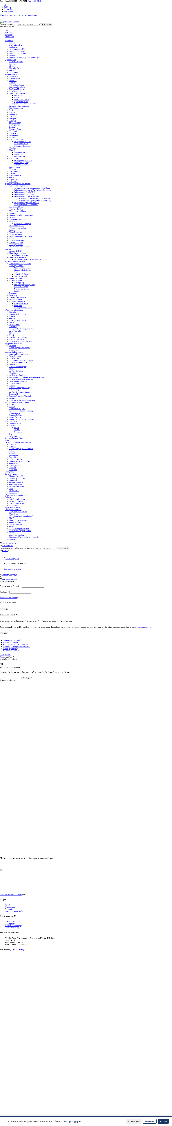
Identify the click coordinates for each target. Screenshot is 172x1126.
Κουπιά (12, 150)
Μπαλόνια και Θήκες (17, 301)
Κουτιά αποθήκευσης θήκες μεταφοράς (24, 537)
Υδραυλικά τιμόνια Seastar (19, 529)
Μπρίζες (12, 335)
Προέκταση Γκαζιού (16, 226)
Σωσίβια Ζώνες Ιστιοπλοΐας (19, 461)
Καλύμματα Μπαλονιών (23, 308)
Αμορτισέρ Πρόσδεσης (18, 297)
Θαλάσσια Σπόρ (11, 421)
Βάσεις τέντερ (14, 125)
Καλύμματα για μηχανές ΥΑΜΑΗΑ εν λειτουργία (32, 190)
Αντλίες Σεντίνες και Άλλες (19, 388)
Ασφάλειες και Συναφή (18, 337)
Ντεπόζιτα (13, 217)
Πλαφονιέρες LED (16, 476)
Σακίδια (12, 83)
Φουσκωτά (18, 432)
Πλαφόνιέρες (14, 491)
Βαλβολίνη (13, 457)
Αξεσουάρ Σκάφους (12, 74)
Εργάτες (17, 291)
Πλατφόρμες (14, 135)
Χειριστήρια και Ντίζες (18, 512)
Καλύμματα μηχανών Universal (26, 205)
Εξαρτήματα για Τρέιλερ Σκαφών (17, 402)
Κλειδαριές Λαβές (16, 108)
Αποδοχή (163, 1121)
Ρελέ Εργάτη (19, 283)
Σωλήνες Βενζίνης (16, 245)
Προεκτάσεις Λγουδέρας (18, 520)
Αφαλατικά (13, 455)
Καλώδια (12, 312)
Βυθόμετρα (9, 41)
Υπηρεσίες (8, 9)
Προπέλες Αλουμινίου (17, 253)
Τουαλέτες (13, 373)
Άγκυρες (17, 272)
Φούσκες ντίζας (15, 522)
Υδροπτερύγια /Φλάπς (17, 211)
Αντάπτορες (13, 72)
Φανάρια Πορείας (15, 484)
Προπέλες (8, 249)
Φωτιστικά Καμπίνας (17, 478)
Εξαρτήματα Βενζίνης (17, 219)
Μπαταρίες (13, 222)
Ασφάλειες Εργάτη (21, 287)
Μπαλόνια (18, 306)
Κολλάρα (12, 230)
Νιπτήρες (12, 365)
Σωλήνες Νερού (15, 394)
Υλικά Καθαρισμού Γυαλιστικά (21, 449)
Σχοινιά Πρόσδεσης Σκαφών (20, 264)
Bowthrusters (14, 295)
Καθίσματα (13, 158)
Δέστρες (12, 121)
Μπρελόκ (12, 81)
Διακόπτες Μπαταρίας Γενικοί (20, 341)
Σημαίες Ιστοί (14, 180)
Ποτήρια (12, 119)
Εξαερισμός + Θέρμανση (14, 344)
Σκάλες (12, 127)
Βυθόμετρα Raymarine (17, 53)
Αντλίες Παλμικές (16, 371)
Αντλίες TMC (14, 358)
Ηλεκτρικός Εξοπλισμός (14, 310)
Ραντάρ (12, 55)
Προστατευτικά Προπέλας (19, 247)
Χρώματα (13, 470)
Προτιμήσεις (149, 1121)
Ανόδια (7, 440)
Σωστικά (12, 468)
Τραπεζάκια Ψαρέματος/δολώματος (22, 104)
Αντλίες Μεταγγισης (16, 240)
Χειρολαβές (13, 131)
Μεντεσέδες (13, 76)
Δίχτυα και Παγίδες (16, 535)
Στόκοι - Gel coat (15, 459)
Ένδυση (8, 497)
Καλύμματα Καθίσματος (23, 161)
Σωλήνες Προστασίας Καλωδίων (21, 329)
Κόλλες (12, 451)
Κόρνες (12, 316)
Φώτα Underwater (16, 482)
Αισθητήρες (13, 47)
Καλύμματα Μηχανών (17, 186)
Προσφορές (9, 472)
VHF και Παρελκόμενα (18, 320)
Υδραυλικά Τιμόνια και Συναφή (21, 516)
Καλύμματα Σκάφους (17, 140)
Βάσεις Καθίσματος (21, 163)
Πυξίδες (12, 518)
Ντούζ (11, 369)
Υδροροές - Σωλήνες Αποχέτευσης (22, 400)
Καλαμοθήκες (14, 167)
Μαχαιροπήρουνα (15, 129)
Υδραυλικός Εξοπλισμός (14, 352)
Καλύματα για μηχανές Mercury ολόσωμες (35, 201)
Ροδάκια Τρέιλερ (15, 415)
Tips (5, 5)
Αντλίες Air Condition (17, 375)
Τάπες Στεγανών (15, 356)
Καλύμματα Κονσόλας (22, 142)
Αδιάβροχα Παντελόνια (18, 499)
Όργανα (12, 318)
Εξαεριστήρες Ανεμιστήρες (19, 348)
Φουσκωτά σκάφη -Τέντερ (14, 438)
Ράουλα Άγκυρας (15, 278)
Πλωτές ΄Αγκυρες (16, 299)
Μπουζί (12, 238)
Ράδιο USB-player (16, 62)
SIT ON (17, 430)
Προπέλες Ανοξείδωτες (18, 257)
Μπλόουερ (13, 346)
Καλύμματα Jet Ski (21, 144)
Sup (10, 434)
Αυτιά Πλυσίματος (16, 243)
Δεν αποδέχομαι (134, 1121)
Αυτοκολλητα (14, 79)
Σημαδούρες (14, 293)
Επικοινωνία (8, 11)
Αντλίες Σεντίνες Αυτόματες (19, 392)
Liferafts (12, 453)
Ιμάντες (12, 407)
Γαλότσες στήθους (16, 501)
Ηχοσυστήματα (10, 60)
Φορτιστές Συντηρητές (17, 314)
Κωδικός (4, 592)
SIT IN (16, 428)
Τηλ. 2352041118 (34, 1)
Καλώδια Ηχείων (15, 68)
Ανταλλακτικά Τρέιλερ (17, 409)
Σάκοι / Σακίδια (15, 423)
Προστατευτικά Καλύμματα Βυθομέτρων (24, 58)
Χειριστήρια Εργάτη (21, 289)
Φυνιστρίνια (13, 171)
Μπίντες (12, 137)
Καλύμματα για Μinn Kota (24, 194)
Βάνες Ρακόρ (14, 390)
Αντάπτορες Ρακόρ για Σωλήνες (21, 360)
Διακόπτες (13, 327)
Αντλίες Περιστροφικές (18, 367)
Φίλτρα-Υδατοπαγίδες (17, 228)
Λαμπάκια (13, 493)
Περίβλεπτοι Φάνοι (16, 487)
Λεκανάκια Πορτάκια (17, 156)
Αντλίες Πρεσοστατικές (18, 362)
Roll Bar (12, 112)
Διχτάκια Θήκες (15, 175)
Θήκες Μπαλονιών (21, 304)
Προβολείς (13, 480)
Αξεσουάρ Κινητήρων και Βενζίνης (18, 184)
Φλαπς (11, 526)
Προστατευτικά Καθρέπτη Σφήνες (22, 215)
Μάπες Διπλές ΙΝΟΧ (22, 268)
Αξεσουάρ (13, 436)
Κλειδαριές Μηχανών (17, 207)
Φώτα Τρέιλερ (14, 413)
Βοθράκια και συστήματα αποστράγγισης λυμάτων (28, 377)
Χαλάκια (12, 116)
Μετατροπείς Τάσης (16, 339)
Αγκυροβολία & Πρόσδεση (15, 262)
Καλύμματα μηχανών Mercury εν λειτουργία (35, 198)
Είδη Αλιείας (9, 533)
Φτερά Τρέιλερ (15, 417)
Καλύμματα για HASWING (24, 192)
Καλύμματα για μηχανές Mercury (26, 196)
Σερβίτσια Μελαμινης (17, 89)
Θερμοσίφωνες (15, 123)
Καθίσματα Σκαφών (21, 165)
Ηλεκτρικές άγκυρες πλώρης (15, 495)
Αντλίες (12, 386)
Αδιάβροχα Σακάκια (16, 503)
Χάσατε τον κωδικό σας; (9, 598)
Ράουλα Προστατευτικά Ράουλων (21, 419)
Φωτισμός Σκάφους (12, 474)
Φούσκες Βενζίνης (16, 209)
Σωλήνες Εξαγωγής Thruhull (20, 396)
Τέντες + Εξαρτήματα (17, 93)
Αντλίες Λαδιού (15, 383)
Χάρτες (12, 43)
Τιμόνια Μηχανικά (16, 524)
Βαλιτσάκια (13, 182)
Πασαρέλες (13, 114)
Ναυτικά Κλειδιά (20, 276)
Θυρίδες (12, 148)
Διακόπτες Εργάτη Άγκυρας (24, 285)
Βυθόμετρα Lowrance (17, 51)
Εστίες (11, 110)
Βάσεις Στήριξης (15, 45)
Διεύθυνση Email (8, 615)
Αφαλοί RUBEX (15, 251)
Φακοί (11, 177)
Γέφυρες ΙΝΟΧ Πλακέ (22, 270)
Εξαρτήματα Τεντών (21, 100)
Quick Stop (13, 514)
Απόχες (12, 539)
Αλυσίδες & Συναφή (21, 274)
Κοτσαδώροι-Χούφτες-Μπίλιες (21, 411)
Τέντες (16, 97)
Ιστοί (11, 489)
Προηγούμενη (5, 655)
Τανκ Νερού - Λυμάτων (18, 381)
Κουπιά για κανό (20, 152)
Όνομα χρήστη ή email (11, 586)
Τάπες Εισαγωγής (15, 232)
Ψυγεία (12, 173)
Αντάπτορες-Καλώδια (17, 49)
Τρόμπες (12, 169)
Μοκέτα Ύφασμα (15, 91)
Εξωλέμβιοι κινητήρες (13, 508)
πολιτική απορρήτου (143, 627)
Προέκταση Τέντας (21, 102)
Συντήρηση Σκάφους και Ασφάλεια (18, 442)
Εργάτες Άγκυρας (15, 280)
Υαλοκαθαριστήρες (16, 85)
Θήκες (11, 70)
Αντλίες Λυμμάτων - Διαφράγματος (22, 379)
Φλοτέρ (12, 213)
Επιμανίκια (13, 505)
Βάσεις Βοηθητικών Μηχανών (20, 236)
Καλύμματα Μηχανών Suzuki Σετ (26, 203)
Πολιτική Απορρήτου (71, 1121)
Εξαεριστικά (13, 350)
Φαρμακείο (13, 463)
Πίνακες (12, 323)
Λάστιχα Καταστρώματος (18, 354)
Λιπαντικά (13, 444)
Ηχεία (11, 66)
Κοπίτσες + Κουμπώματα (19, 106)
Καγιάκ (12, 426)
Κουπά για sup (19, 154)
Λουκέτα (12, 447)
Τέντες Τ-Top (19, 95)
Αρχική (2, 657)
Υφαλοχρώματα (15, 465)
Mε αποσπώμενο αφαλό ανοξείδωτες (28, 259)
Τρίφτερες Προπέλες (22, 255)
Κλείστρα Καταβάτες (17, 87)
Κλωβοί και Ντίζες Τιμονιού (20, 531)
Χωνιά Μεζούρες (15, 234)
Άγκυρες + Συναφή (16, 266)
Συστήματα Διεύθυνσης (13, 510)
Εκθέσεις (7, 7)
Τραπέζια (12, 133)
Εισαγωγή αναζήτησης (8, 24)
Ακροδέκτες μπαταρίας (22, 224)
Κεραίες (12, 64)
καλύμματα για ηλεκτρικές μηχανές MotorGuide (32, 188)
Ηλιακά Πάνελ (14, 325)
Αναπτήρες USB (15, 331)
